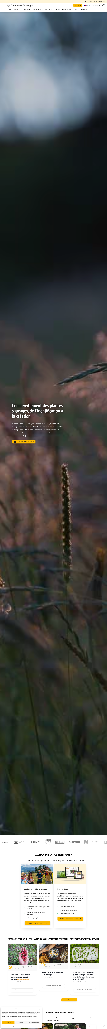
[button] (39, 1009)
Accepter (8, 1022)
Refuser (21, 1022)
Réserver (22, 990)
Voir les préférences (34, 1022)
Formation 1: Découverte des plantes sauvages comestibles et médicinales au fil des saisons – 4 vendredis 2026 (84, 975)
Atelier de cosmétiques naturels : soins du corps (53, 973)
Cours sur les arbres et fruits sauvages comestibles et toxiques (20, 977)
